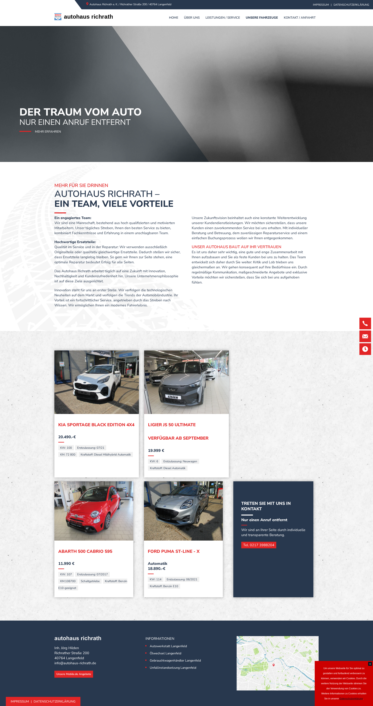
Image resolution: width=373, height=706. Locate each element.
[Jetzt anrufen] (365, 323)
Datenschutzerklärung (351, 5)
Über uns (192, 18)
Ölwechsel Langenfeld (165, 653)
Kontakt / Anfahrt (300, 18)
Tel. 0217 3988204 (258, 545)
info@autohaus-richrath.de (75, 663)
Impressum (321, 5)
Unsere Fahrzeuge (262, 18)
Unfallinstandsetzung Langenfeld (173, 668)
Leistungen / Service (223, 18)
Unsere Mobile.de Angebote (73, 674)
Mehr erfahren (48, 132)
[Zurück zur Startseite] (83, 17)
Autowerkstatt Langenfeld (168, 646)
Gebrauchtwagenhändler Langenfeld (175, 660)
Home (173, 18)
